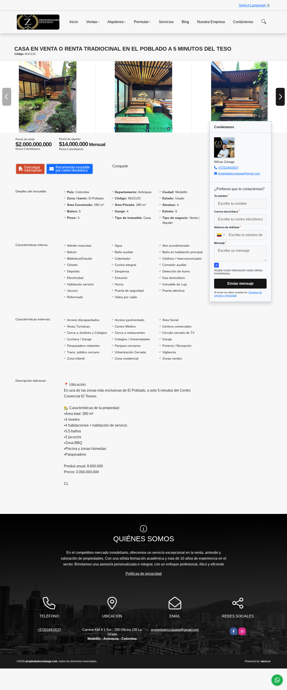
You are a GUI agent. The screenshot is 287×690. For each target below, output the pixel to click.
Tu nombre (221, 196)
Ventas (91, 22)
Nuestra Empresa (211, 22)
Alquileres (115, 22)
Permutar (141, 22)
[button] (115, 128)
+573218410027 (228, 167)
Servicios (166, 22)
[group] (47, 96)
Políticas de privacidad (144, 574)
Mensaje (220, 243)
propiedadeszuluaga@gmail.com (239, 173)
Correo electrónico (227, 211)
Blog (185, 22)
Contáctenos (243, 22)
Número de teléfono (227, 227)
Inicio (74, 22)
